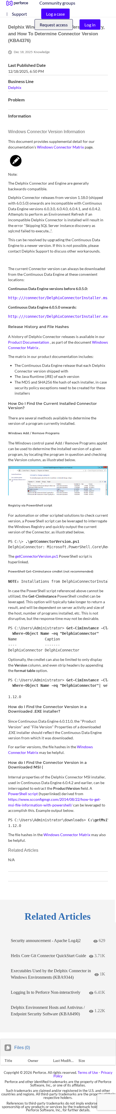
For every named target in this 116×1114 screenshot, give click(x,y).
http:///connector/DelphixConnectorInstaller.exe (59, 316)
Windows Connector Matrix (61, 147)
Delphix (14, 87)
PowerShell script (23, 793)
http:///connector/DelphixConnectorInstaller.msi (59, 298)
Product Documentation (29, 342)
